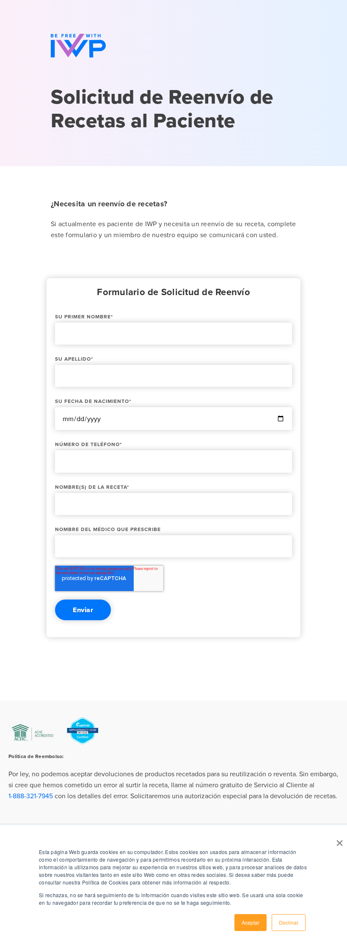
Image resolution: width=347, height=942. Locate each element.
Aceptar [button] (250, 922)
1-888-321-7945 (30, 795)
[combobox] (173, 785)
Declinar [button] (288, 922)
